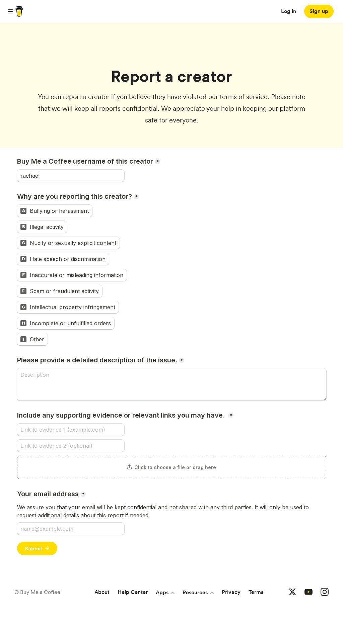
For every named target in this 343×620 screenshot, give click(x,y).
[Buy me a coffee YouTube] (308, 592)
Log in (288, 11)
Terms (256, 592)
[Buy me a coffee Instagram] (325, 592)
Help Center (133, 592)
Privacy (231, 592)
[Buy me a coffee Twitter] (292, 592)
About (102, 592)
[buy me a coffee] (18, 11)
